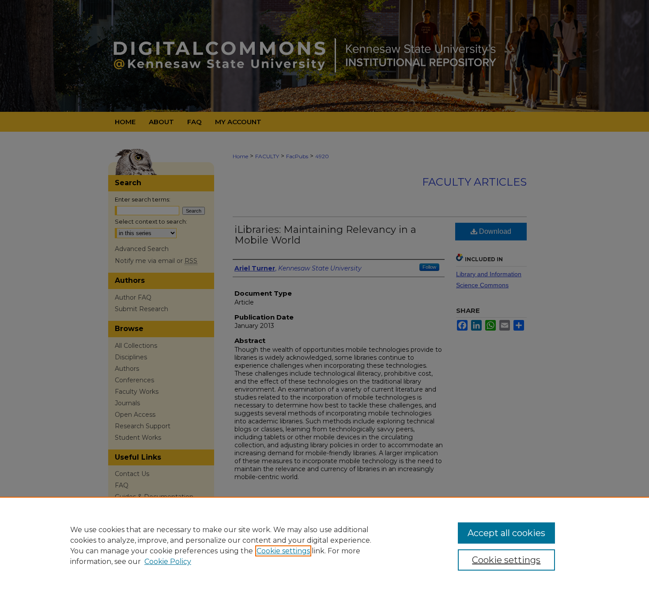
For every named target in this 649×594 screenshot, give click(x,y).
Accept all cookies (506, 533)
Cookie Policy (167, 561)
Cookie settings (283, 551)
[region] (324, 545)
